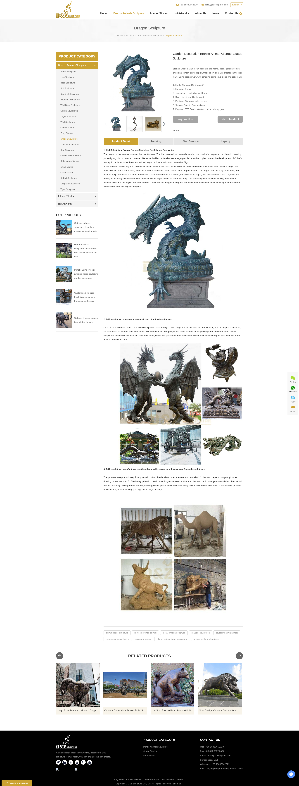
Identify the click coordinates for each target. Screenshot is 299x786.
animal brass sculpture (117, 632)
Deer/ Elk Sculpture (69, 94)
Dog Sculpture (67, 150)
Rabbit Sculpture (68, 178)
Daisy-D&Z (212, 760)
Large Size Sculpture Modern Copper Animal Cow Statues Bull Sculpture (78, 710)
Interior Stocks (159, 13)
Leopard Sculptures (70, 183)
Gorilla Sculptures (69, 111)
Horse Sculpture (68, 71)
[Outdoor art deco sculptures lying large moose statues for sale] (64, 227)
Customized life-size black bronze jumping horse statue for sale (84, 297)
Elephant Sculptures (70, 99)
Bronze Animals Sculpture (128, 13)
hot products (68, 215)
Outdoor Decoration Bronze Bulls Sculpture (125, 710)
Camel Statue (67, 127)
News (215, 13)
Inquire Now (186, 119)
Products (130, 35)
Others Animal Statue (70, 155)
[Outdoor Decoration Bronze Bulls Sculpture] (125, 685)
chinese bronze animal (145, 632)
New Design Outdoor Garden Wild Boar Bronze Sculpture (220, 710)
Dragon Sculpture (173, 35)
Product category (159, 739)
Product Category (77, 56)
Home (103, 13)
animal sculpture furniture (206, 639)
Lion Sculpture (67, 77)
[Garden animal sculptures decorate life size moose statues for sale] (64, 250)
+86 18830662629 (220, 764)
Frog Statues (66, 133)
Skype (293, 401)
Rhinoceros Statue (69, 161)
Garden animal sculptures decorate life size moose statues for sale (85, 250)
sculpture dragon (143, 639)
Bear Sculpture (67, 82)
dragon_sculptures (200, 632)
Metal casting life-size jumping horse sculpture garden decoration (86, 274)
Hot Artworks (181, 13)
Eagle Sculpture (68, 116)
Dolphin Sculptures (69, 144)
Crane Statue (67, 172)
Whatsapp (293, 392)
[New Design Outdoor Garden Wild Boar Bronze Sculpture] (220, 685)
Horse (180, 779)
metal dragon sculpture (174, 632)
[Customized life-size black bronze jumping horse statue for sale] (64, 297)
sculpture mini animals (227, 632)
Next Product (230, 119)
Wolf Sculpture (67, 122)
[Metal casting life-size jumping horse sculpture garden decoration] (64, 274)
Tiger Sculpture (67, 189)
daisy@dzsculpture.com (216, 4)
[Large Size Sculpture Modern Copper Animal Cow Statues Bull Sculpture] (78, 685)
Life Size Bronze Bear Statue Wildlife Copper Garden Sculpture (173, 710)
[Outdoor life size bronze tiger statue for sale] (64, 320)
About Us (200, 13)
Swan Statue (66, 167)
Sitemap (177, 783)
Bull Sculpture (67, 88)
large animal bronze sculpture (172, 639)
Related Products (149, 656)
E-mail (293, 411)
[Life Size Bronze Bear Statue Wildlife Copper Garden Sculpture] (172, 685)
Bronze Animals (133, 779)
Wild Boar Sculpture (70, 105)
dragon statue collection (117, 639)
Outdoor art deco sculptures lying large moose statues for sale (85, 227)
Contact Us (231, 13)
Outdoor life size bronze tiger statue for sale (86, 320)
